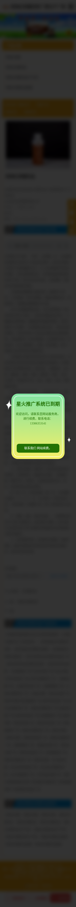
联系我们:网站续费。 (38, 448)
